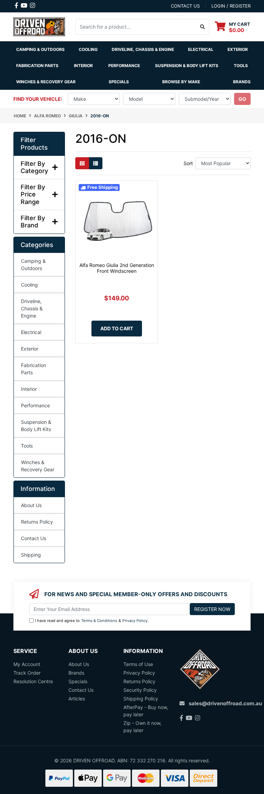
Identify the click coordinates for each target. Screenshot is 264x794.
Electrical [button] (200, 49)
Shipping (31, 555)
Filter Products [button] (34, 143)
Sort (188, 163)
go (242, 99)
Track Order (27, 673)
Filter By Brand (33, 221)
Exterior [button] (238, 49)
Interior (29, 389)
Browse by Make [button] (181, 81)
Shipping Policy (140, 698)
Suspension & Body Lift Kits (36, 425)
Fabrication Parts (37, 65)
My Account (26, 664)
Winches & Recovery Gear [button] (46, 81)
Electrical (31, 332)
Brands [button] (242, 81)
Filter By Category (34, 167)
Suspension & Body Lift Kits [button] (186, 65)
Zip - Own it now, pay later (142, 726)
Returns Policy (37, 522)
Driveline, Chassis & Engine (32, 308)
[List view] (95, 163)
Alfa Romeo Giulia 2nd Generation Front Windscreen (116, 268)
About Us (31, 505)
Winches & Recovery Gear (37, 465)
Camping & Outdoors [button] (40, 49)
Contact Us (33, 538)
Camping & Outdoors (33, 264)
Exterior (29, 349)
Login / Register (231, 6)
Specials (119, 81)
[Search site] (202, 27)
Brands (76, 673)
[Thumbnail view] (82, 163)
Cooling (29, 285)
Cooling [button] (88, 49)
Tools (241, 65)
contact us (185, 6)
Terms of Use (138, 664)
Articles (76, 698)
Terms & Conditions (99, 620)
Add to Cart (116, 328)
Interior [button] (83, 65)
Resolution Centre (33, 681)
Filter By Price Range (33, 194)
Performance (35, 405)
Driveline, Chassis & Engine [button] (143, 49)
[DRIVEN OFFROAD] (39, 26)
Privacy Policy (134, 620)
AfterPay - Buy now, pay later (145, 710)
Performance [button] (124, 65)
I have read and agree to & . (91, 620)
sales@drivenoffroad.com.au (225, 703)
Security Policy (140, 690)
